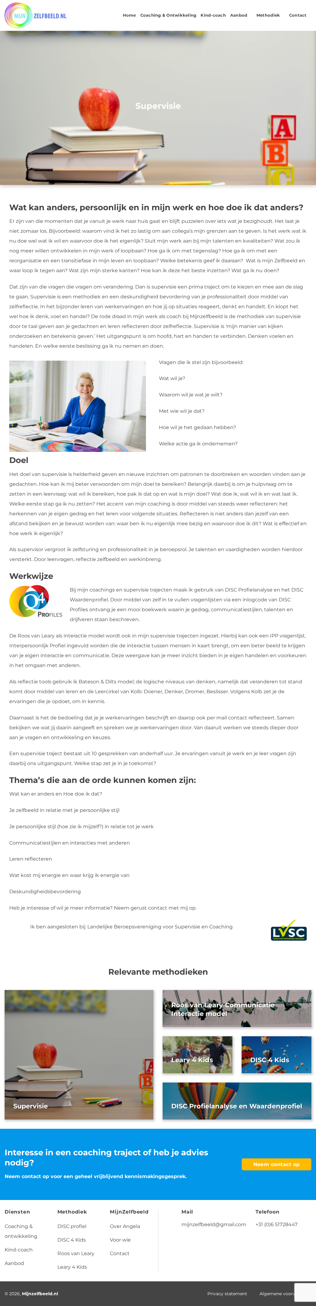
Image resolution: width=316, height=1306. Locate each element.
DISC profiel (71, 1226)
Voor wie (120, 1240)
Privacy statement (227, 1293)
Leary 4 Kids (192, 1060)
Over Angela (125, 1226)
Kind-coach (213, 15)
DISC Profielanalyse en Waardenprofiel (236, 1106)
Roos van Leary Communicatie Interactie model (223, 1009)
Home (129, 15)
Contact (298, 15)
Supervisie (30, 1106)
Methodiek (268, 15)
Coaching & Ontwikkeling (168, 15)
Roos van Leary (75, 1253)
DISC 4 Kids (269, 1060)
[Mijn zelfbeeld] (35, 15)
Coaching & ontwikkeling (21, 1231)
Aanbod (238, 15)
